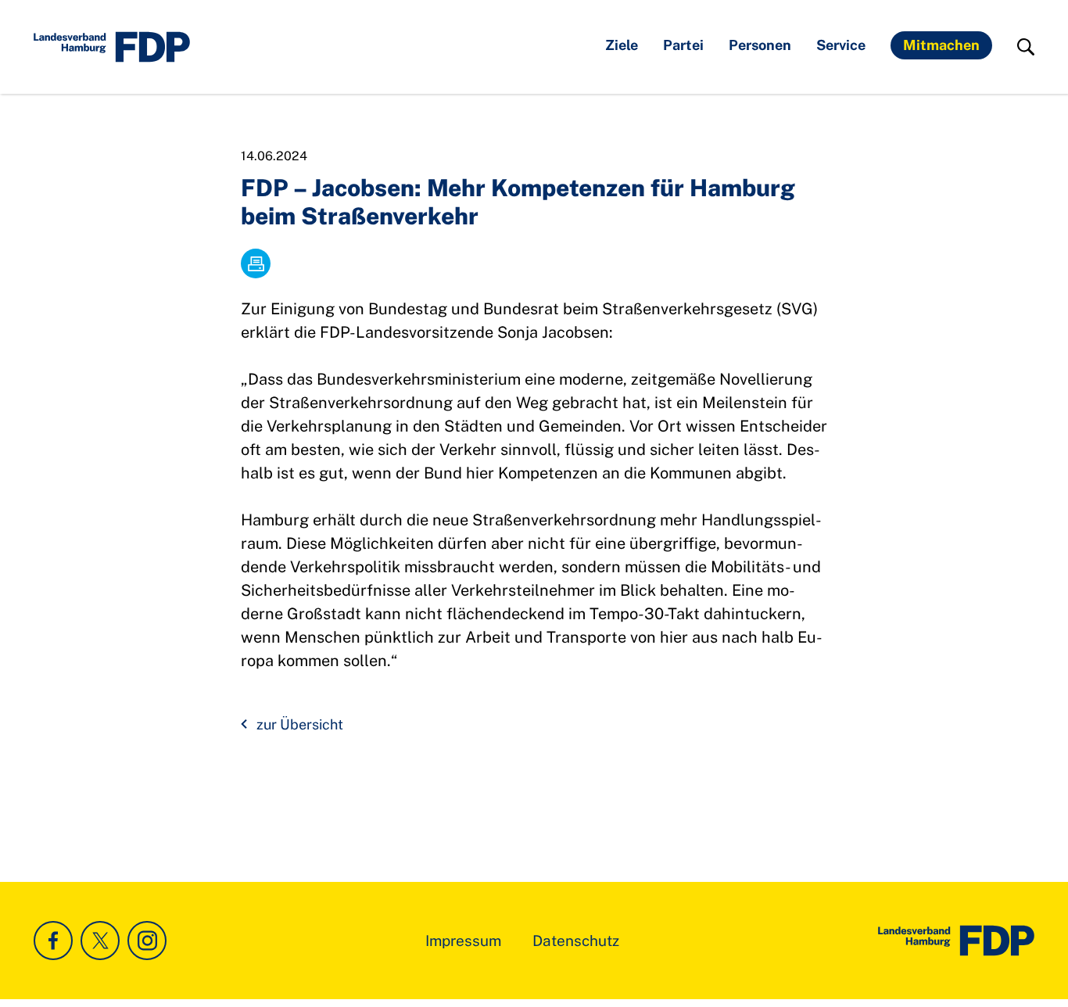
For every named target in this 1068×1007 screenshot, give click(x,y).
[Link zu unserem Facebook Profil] (53, 940)
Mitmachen (941, 45)
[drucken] (256, 263)
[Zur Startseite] (956, 940)
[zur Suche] (1025, 47)
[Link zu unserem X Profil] (100, 940)
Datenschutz (575, 940)
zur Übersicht (299, 724)
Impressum (463, 940)
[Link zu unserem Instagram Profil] (147, 940)
